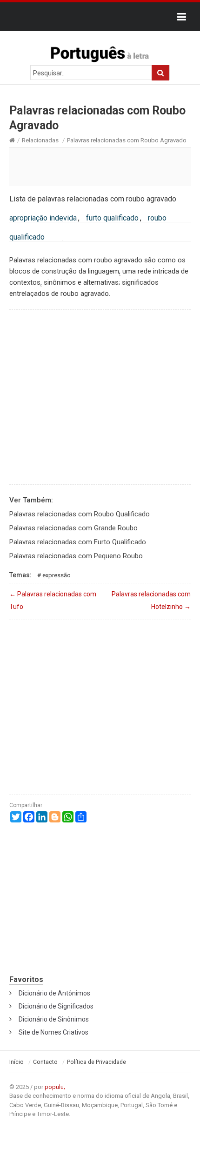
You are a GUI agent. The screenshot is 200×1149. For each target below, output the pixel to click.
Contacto (45, 1062)
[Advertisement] (100, 166)
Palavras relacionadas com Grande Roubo (73, 528)
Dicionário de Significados (56, 1006)
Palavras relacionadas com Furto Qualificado (77, 542)
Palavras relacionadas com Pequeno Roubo (76, 556)
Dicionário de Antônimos (54, 993)
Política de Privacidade (96, 1062)
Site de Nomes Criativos (53, 1032)
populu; (55, 1086)
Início (16, 1062)
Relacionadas (40, 140)
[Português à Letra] (100, 52)
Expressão (56, 575)
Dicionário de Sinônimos (54, 1019)
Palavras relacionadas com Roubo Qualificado (79, 514)
